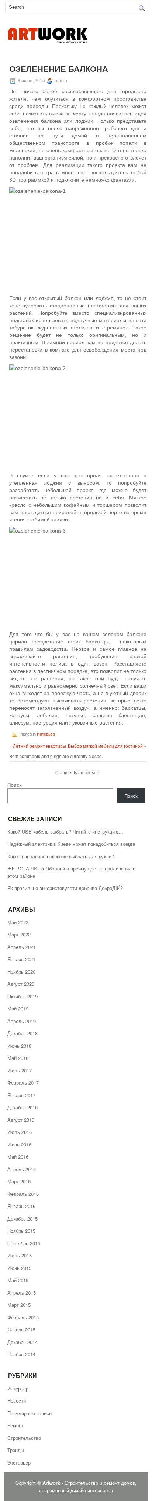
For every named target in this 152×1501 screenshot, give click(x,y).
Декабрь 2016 (22, 1107)
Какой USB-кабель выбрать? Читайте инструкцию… (65, 831)
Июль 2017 (19, 1070)
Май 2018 (17, 1057)
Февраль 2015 (23, 1317)
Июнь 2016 (19, 1144)
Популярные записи (29, 1413)
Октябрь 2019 (22, 996)
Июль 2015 (19, 1255)
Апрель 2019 (21, 1020)
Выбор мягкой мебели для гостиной (105, 746)
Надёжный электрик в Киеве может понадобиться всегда (71, 843)
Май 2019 (17, 1008)
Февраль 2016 (23, 1193)
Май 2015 (17, 1280)
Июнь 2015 (19, 1267)
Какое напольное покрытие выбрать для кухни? (60, 856)
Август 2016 (20, 1119)
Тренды (15, 1449)
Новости (16, 1400)
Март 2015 (19, 1304)
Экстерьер (19, 1462)
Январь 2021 (21, 959)
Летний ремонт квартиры (39, 746)
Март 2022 (19, 934)
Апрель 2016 (21, 1169)
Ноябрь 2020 (21, 971)
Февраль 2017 (23, 1082)
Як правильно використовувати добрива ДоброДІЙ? (65, 887)
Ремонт (15, 1425)
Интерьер (46, 734)
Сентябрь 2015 (23, 1243)
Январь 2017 (21, 1095)
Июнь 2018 (19, 1045)
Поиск (14, 784)
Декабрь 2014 (22, 1341)
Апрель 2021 (21, 946)
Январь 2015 (21, 1329)
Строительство (24, 1437)
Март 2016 (19, 1181)
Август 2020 (20, 983)
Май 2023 (17, 922)
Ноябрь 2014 (21, 1354)
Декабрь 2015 (22, 1218)
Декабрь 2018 (22, 1033)
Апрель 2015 (21, 1292)
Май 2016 (17, 1156)
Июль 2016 (19, 1131)
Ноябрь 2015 (21, 1230)
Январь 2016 (21, 1205)
